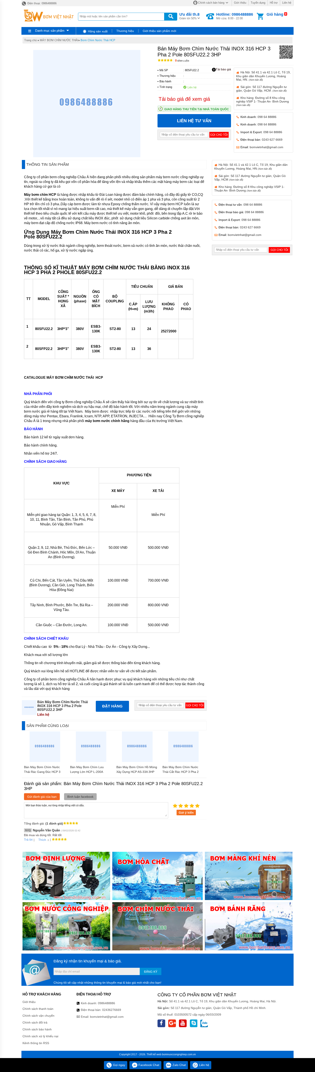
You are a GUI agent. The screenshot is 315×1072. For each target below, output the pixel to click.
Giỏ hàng (275, 14)
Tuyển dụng (258, 2)
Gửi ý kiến (186, 812)
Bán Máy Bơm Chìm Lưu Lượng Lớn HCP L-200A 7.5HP (87, 771)
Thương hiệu (125, 31)
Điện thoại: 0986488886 (42, 3)
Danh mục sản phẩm (49, 30)
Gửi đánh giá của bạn (42, 796)
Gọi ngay (118, 1065)
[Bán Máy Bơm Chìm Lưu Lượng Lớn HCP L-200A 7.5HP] (91, 761)
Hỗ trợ (274, 2)
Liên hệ (286, 2)
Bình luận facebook (80, 796)
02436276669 (111, 1010)
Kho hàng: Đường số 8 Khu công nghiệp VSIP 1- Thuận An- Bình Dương (262, 101)
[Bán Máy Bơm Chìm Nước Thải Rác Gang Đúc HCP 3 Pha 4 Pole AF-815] (45, 761)
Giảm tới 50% (189, 16)
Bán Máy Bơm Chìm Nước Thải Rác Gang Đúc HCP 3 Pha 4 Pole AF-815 (42, 771)
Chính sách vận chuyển (38, 1015)
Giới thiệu (240, 2)
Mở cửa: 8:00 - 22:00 (234, 16)
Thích (42, 839)
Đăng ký (150, 971)
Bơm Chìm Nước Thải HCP (98, 40)
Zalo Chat (179, 1065)
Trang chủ (30, 40)
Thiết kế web (154, 1054)
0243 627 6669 (272, 139)
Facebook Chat (148, 1065)
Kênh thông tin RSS (35, 1043)
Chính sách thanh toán (37, 1008)
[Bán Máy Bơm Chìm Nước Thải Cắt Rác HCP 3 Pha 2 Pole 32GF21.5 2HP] (183, 761)
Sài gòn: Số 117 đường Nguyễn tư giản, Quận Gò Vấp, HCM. (261, 88)
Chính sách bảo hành (37, 1029)
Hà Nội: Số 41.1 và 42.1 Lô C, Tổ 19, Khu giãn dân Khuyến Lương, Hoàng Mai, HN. (263, 76)
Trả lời (28, 839)
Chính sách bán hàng (211, 2)
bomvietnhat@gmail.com (266, 147)
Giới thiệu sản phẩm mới (159, 31)
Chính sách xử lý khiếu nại (40, 1036)
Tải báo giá (223, 69)
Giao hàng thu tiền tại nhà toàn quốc (196, 109)
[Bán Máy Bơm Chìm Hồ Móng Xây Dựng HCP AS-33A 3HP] (137, 761)
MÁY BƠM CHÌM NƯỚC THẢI (59, 40)
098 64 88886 (267, 117)
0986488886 (106, 1003)
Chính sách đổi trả (34, 1022)
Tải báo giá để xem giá (184, 99)
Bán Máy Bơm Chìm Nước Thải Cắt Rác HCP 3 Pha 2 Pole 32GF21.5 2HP (180, 771)
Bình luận (182, 61)
